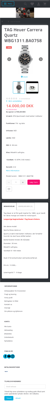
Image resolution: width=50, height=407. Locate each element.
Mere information (12, 170)
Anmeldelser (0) (25, 206)
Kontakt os (8, 304)
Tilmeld (8, 398)
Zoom (25, 77)
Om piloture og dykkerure (13, 311)
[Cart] (44, 4)
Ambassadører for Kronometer (15, 291)
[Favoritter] (32, 4)
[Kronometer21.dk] (25, 13)
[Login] (38, 4)
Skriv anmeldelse (15, 101)
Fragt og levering (10, 294)
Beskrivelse (9, 206)
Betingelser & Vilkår (11, 301)
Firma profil (8, 298)
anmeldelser (24, 98)
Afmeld (18, 398)
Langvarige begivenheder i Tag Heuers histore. (22, 219)
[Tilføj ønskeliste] (9, 189)
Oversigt (7, 308)
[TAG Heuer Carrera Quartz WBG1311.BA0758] (25, 59)
